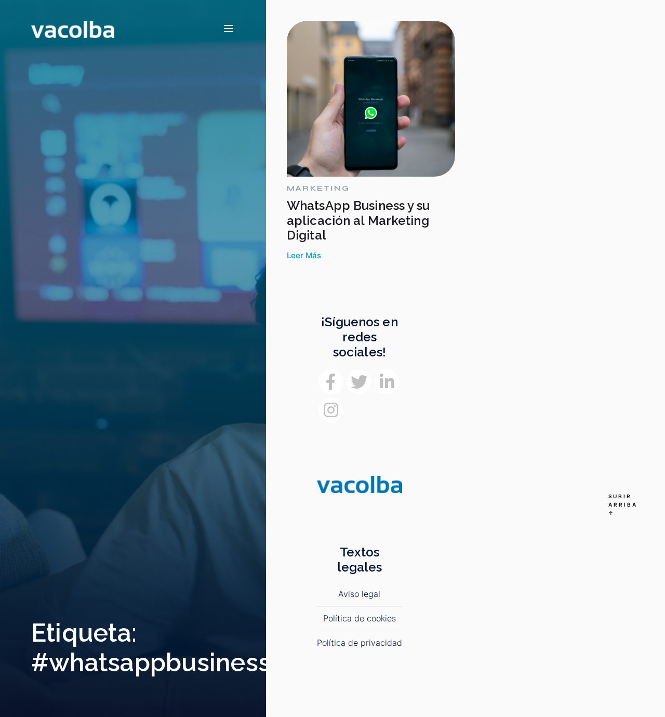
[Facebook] (330, 381)
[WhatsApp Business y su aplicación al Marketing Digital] (371, 99)
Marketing (318, 188)
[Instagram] (330, 409)
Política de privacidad (359, 643)
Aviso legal (359, 594)
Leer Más (304, 255)
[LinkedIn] (387, 381)
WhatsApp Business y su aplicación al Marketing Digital (358, 220)
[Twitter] (359, 381)
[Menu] (228, 29)
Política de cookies (359, 618)
